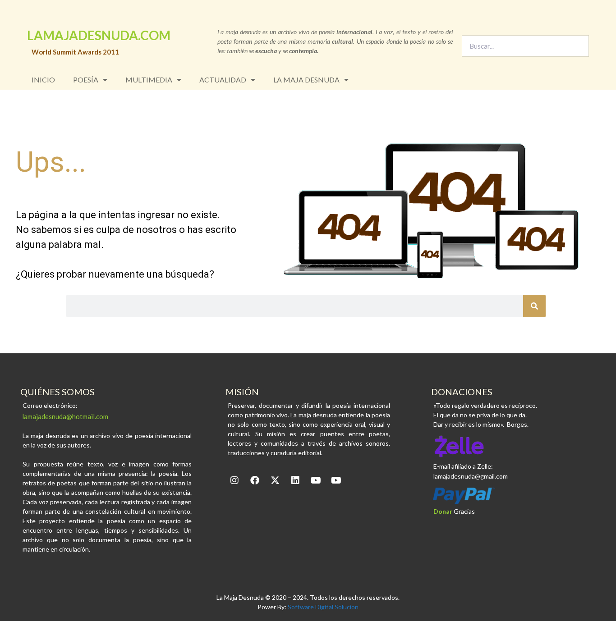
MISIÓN (242, 391)
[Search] (577, 46)
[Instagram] (234, 480)
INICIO (43, 79)
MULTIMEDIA (148, 79)
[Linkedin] (295, 480)
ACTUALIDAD (222, 79)
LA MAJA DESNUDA (306, 79)
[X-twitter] (275, 480)
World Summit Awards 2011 (75, 52)
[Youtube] (316, 480)
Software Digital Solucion (323, 607)
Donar (442, 511)
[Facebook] (255, 480)
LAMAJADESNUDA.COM (98, 35)
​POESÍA (85, 79)
